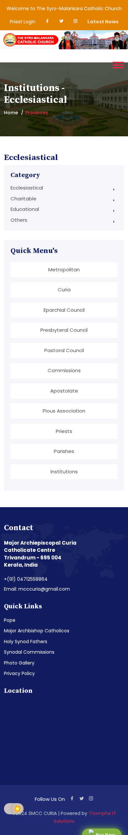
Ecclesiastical (27, 187)
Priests (64, 431)
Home (11, 112)
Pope (9, 620)
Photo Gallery (19, 663)
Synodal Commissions (29, 652)
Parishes (64, 451)
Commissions (64, 370)
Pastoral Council (64, 350)
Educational (25, 209)
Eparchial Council (64, 309)
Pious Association (64, 410)
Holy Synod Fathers (25, 641)
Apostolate (64, 390)
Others (19, 219)
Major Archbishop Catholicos (36, 630)
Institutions (64, 471)
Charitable (23, 198)
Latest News (102, 21)
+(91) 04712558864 (26, 579)
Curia (64, 289)
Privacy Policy (19, 673)
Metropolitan (64, 269)
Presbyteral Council (64, 330)
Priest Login (22, 21)
